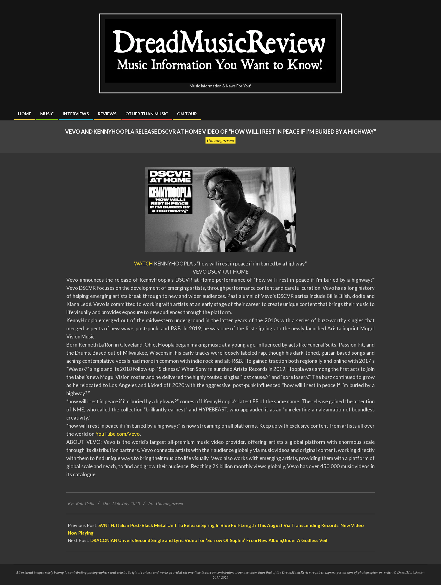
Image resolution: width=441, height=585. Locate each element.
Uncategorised (220, 140)
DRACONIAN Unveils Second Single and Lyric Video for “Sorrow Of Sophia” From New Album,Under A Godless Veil (209, 540)
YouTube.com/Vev (116, 434)
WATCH (143, 263)
